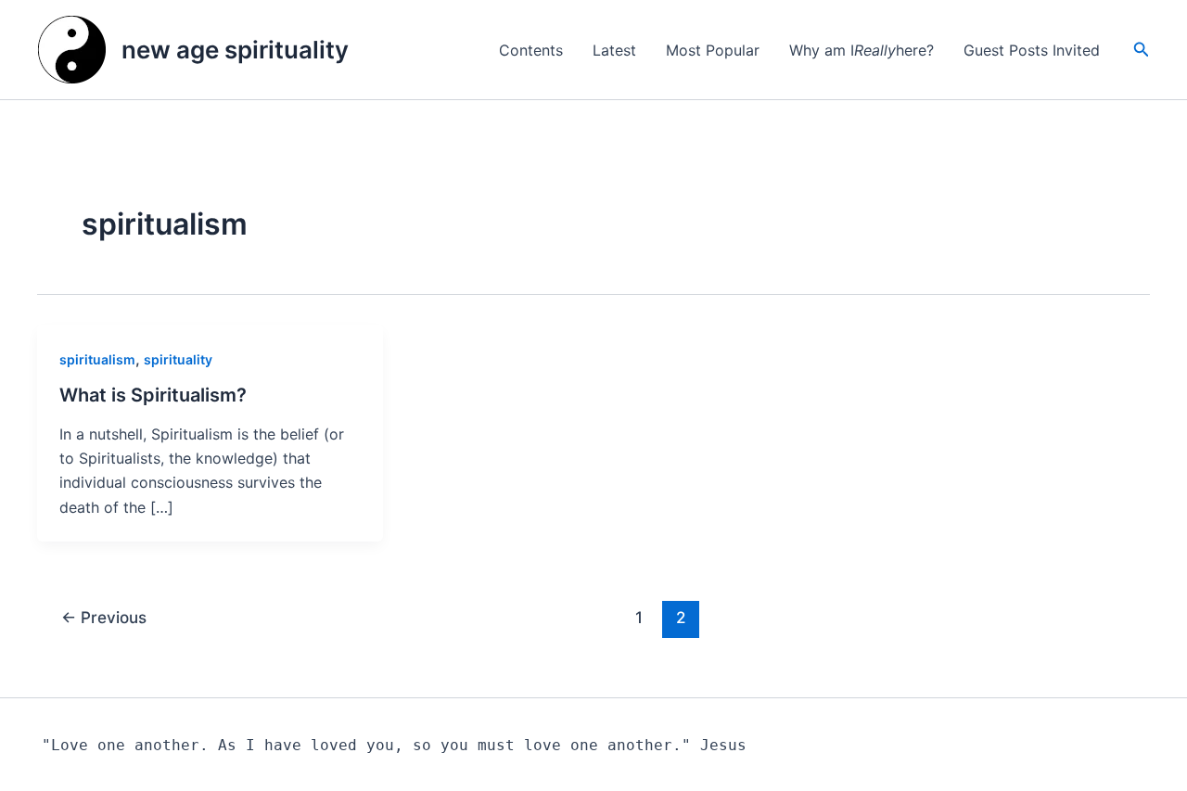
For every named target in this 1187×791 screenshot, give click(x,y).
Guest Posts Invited (1032, 50)
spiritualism (97, 359)
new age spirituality (235, 49)
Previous (104, 617)
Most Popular (712, 50)
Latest (614, 50)
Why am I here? (861, 50)
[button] (1141, 49)
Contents (531, 50)
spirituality (178, 359)
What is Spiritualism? (153, 395)
